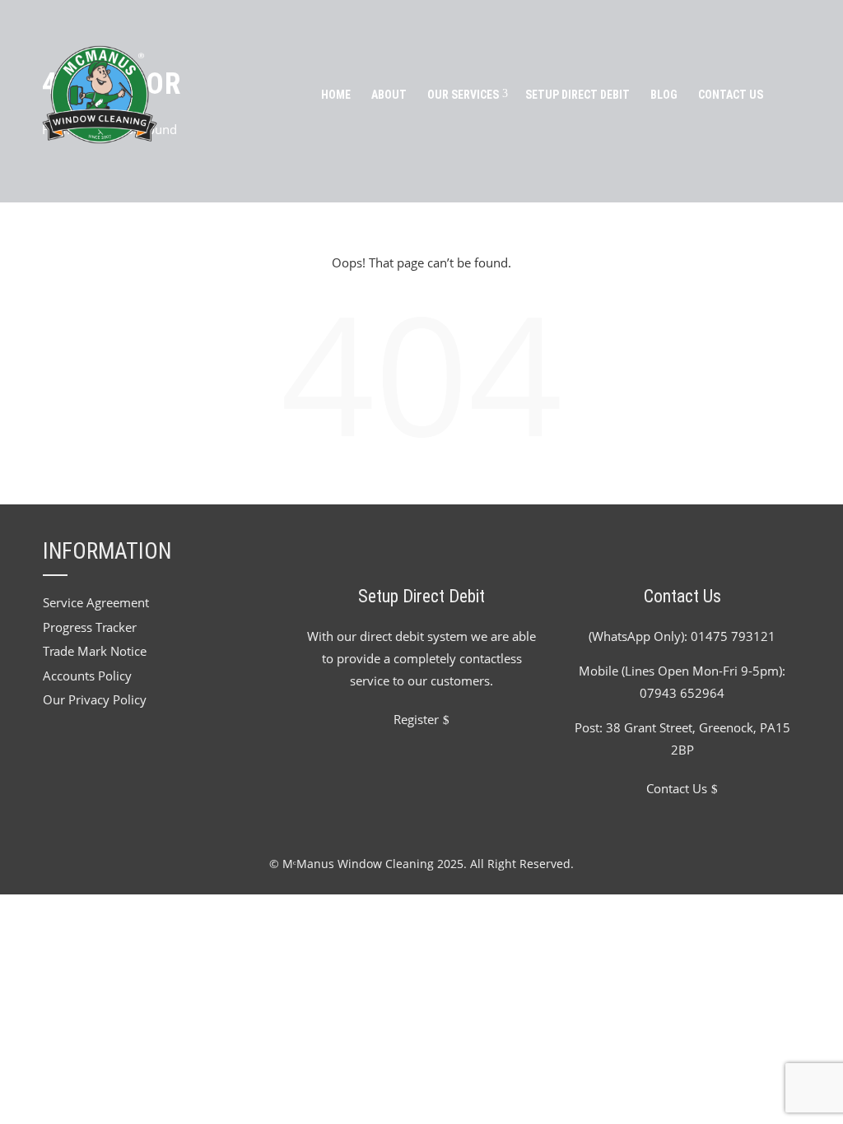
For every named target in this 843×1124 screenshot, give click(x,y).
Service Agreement (96, 602)
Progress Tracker (90, 627)
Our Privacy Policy (95, 699)
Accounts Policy (87, 675)
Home (336, 94)
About (389, 94)
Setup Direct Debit (577, 94)
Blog (664, 94)
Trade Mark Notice (95, 651)
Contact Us (730, 94)
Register (416, 719)
